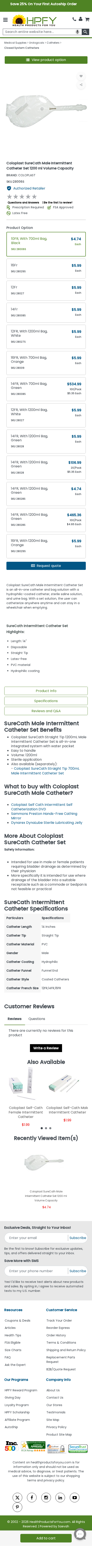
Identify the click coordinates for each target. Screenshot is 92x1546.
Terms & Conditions (61, 1342)
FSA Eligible (13, 1342)
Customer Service (61, 1310)
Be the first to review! (58, 202)
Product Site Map (59, 1434)
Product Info (46, 690)
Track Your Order (59, 1320)
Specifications (46, 700)
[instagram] (46, 1497)
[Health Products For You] (34, 20)
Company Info (58, 1379)
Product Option (19, 228)
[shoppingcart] (87, 19)
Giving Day (13, 1397)
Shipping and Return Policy (66, 1350)
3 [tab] (50, 1128)
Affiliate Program (17, 1420)
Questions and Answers (23, 202)
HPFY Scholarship (17, 1412)
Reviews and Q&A (46, 711)
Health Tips (13, 1335)
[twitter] (17, 1497)
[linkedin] (60, 1497)
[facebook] (32, 1497)
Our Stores (54, 1405)
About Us (53, 1390)
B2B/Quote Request (61, 1369)
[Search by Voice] (77, 31)
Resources (13, 1310)
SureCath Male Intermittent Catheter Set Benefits (41, 726)
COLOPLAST (21, 175)
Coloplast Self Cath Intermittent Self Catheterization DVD (42, 807)
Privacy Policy (56, 1427)
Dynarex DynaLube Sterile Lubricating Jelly (46, 822)
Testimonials (55, 1412)
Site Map (52, 1420)
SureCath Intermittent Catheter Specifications (36, 905)
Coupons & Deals (17, 1320)
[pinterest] (17, 1507)
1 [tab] (42, 1128)
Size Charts (13, 1350)
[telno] (74, 19)
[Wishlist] (81, 76)
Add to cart (46, 1538)
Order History (56, 1335)
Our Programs (16, 1379)
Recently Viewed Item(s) (46, 1138)
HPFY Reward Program (21, 1390)
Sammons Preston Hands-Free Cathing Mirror (44, 816)
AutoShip (11, 1427)
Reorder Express (58, 1328)
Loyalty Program (17, 1405)
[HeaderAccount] (80, 19)
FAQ (8, 1357)
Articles (10, 1328)
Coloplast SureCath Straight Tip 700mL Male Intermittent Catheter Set (45, 770)
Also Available (46, 1062)
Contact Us (54, 1397)
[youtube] (74, 1497)
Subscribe (78, 1237)
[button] (46, 60)
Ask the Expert (15, 1365)
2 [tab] (46, 1128)
